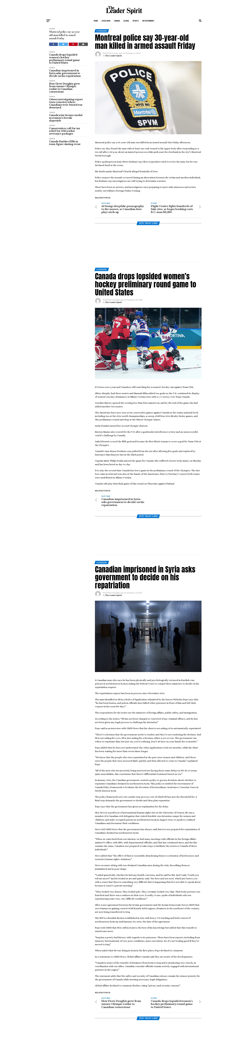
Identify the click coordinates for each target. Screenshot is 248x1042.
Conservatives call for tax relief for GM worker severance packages (64, 131)
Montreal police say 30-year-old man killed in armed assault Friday (64, 35)
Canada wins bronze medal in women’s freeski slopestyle (65, 118)
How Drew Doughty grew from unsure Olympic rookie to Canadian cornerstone (64, 87)
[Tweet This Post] (63, 44)
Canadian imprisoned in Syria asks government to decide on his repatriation (65, 73)
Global (126, 20)
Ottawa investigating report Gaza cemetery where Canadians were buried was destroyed (66, 103)
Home (96, 20)
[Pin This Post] (73, 44)
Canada (117, 20)
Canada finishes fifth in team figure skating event (64, 143)
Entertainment (148, 20)
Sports (136, 20)
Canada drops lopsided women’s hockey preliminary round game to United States (64, 58)
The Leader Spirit (113, 56)
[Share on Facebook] (53, 44)
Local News (106, 20)
